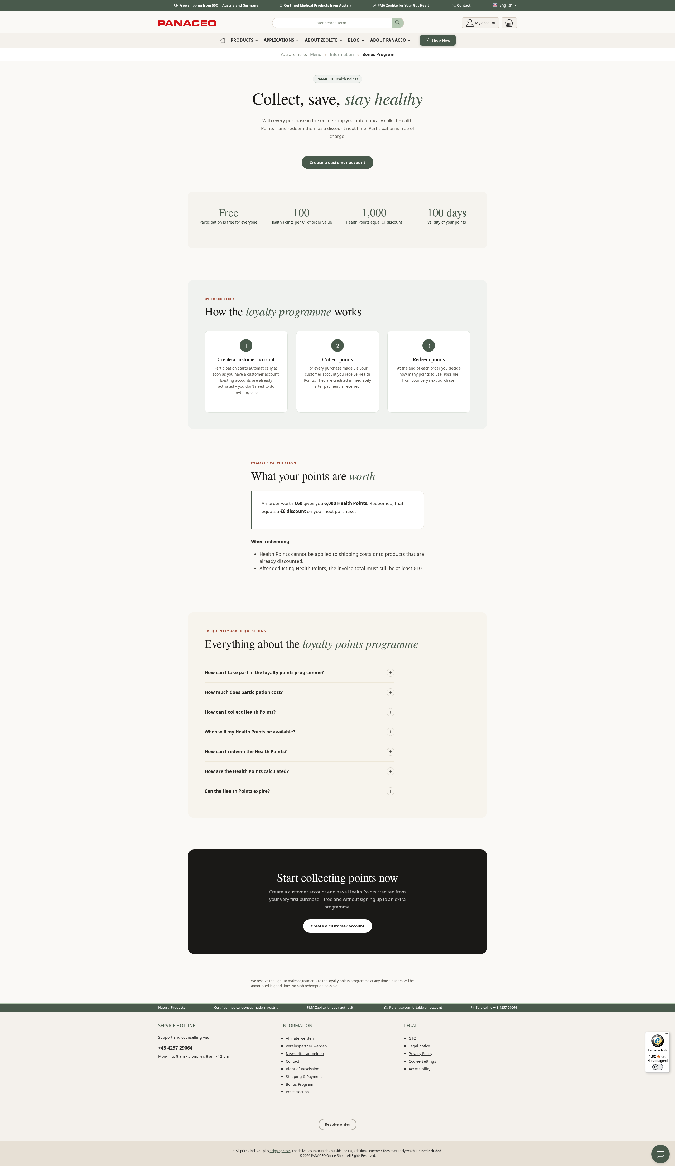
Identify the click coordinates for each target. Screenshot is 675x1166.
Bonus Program (299, 1084)
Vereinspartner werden (306, 1045)
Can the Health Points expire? (237, 791)
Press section (297, 1091)
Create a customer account (338, 162)
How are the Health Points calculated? (247, 771)
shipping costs (280, 1151)
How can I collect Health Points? (240, 712)
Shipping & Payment (304, 1076)
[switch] (657, 1067)
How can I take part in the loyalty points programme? (264, 672)
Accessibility (419, 1068)
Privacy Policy (420, 1053)
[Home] (222, 40)
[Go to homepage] (187, 22)
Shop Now (441, 40)
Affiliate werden (300, 1038)
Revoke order (337, 1124)
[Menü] (666, 1035)
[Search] (398, 23)
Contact (464, 5)
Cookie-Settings (422, 1061)
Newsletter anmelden (305, 1053)
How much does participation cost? (244, 692)
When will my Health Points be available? (250, 732)
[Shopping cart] (509, 22)
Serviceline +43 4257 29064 (496, 1007)
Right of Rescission (302, 1068)
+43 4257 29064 (175, 1047)
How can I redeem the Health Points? (246, 752)
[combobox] (332, 23)
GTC (412, 1038)
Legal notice (419, 1045)
